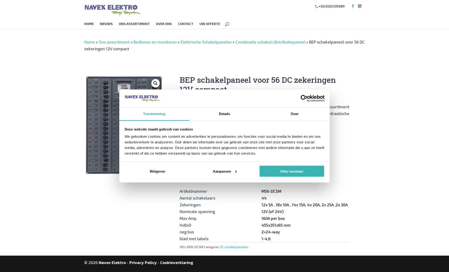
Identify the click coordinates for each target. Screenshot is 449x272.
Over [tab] (295, 114)
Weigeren (157, 171)
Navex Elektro (112, 262)
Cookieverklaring (176, 262)
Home (89, 24)
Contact (185, 24)
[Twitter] (359, 6)
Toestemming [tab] (154, 114)
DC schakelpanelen (234, 247)
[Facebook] (353, 6)
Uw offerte (209, 24)
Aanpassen (222, 171)
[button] (155, 83)
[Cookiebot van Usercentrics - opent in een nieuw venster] (304, 98)
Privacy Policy (143, 262)
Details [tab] (224, 114)
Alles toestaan (291, 171)
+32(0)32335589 (332, 6)
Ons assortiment (134, 24)
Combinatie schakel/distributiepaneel (270, 42)
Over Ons (164, 24)
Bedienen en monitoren (155, 42)
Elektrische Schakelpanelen (206, 42)
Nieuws (106, 24)
